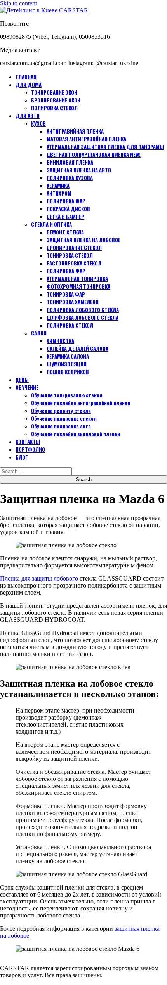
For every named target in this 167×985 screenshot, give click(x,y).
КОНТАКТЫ (28, 442)
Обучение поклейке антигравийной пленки (80, 403)
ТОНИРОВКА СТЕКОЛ (70, 255)
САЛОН (39, 333)
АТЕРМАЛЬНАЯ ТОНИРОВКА (77, 279)
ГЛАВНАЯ (26, 77)
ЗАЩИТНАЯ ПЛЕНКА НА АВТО (79, 170)
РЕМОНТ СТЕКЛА (65, 232)
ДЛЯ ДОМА (29, 84)
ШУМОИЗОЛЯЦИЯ (67, 364)
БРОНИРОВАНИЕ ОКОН (55, 100)
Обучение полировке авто (61, 426)
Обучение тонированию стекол (67, 395)
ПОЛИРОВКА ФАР (66, 201)
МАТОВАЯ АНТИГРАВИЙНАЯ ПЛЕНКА (86, 139)
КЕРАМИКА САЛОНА (68, 356)
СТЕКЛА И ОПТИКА (51, 224)
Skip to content (18, 3)
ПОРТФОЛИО (30, 449)
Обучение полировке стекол (64, 418)
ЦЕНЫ (22, 379)
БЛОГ (22, 457)
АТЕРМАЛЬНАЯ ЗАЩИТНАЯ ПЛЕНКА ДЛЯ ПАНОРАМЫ (105, 147)
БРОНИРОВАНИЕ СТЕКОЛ (74, 247)
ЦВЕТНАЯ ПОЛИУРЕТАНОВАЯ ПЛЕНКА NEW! (94, 154)
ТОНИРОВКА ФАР (66, 294)
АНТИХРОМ (59, 193)
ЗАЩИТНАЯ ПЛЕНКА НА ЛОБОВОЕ (83, 240)
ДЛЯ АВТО (28, 116)
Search (84, 479)
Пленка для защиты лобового (39, 578)
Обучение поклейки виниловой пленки (75, 434)
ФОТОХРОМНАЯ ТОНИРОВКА (78, 286)
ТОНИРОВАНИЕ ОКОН (54, 92)
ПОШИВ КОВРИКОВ (68, 372)
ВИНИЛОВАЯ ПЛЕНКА (70, 162)
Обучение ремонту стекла (61, 410)
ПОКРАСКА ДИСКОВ (68, 209)
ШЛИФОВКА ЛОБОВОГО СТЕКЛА (82, 317)
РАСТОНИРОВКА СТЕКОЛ (74, 263)
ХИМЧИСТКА (60, 341)
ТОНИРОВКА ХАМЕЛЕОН (73, 302)
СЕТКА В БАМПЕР (65, 216)
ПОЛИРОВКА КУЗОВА (70, 178)
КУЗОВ (38, 123)
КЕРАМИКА (58, 185)
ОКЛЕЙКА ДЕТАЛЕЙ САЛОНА (77, 348)
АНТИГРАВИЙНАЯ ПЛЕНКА (75, 131)
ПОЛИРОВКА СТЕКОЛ (54, 108)
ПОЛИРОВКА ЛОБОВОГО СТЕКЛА (83, 310)
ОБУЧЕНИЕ (27, 387)
